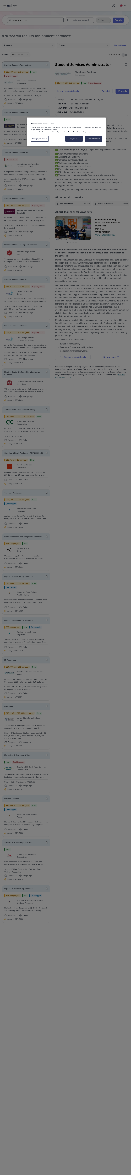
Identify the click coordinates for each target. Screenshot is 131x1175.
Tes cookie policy (74, 132)
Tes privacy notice (89, 132)
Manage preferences (39, 139)
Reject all (73, 139)
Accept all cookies (93, 139)
